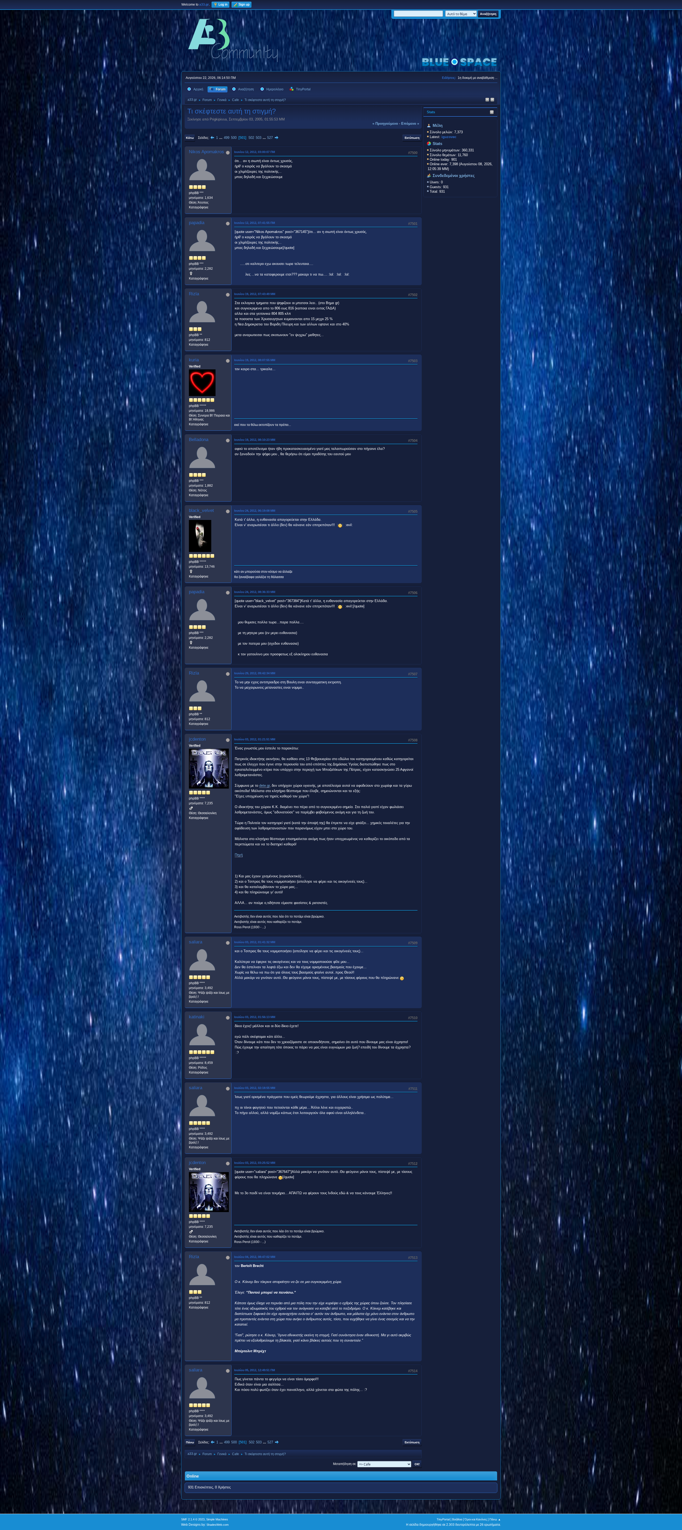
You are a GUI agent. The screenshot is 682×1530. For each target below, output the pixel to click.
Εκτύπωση (412, 137)
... (221, 138)
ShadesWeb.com (217, 1524)
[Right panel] (487, 100)
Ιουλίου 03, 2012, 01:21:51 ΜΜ (254, 739)
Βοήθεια (457, 1519)
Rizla (194, 293)
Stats (431, 112)
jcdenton (197, 739)
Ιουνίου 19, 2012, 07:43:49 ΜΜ (254, 294)
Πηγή (239, 855)
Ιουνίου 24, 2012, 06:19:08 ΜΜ (254, 510)
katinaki (196, 1016)
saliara (195, 941)
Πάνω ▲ (495, 1519)
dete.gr (264, 786)
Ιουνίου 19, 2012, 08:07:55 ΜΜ (254, 360)
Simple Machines (217, 1519)
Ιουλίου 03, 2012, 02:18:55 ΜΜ (254, 1087)
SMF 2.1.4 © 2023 (193, 1519)
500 (234, 138)
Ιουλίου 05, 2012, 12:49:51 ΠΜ (254, 1370)
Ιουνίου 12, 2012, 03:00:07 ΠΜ (254, 152)
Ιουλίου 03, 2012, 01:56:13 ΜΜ (254, 1017)
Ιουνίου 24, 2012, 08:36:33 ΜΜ (254, 592)
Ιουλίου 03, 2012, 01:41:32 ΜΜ (254, 942)
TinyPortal (443, 1519)
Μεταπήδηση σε (344, 1464)
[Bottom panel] (492, 100)
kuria (194, 359)
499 (226, 138)
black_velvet (201, 510)
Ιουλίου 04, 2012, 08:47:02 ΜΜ (254, 1256)
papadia (196, 222)
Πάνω (190, 1442)
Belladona (198, 439)
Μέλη (438, 125)
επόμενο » (410, 124)
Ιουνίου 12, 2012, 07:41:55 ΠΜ (254, 222)
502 (251, 138)
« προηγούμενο (385, 124)
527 (270, 138)
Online (192, 1476)
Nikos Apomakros (206, 151)
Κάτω (190, 137)
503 (258, 138)
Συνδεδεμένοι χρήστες (454, 175)
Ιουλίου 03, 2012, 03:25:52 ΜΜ (254, 1162)
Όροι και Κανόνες (476, 1519)
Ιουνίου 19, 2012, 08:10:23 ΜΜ (254, 439)
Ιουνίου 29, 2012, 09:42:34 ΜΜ (254, 673)
